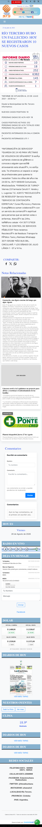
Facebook (21, 612)
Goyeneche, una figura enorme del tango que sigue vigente (19, 301)
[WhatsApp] (23, 2)
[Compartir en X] (10, 264)
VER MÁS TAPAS (21, 696)
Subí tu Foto (8, 709)
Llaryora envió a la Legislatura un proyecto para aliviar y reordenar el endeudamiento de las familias (21, 390)
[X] (27, 2)
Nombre (9, 461)
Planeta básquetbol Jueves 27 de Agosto (18, 434)
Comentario (11, 470)
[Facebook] (31, 2)
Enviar (30, 495)
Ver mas (20, 709)
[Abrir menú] (4, 21)
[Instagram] (35, 2)
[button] (9, 2)
